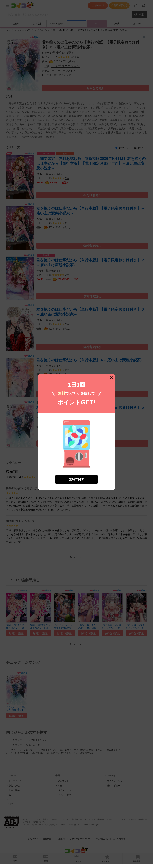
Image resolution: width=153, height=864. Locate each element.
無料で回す (76, 479)
